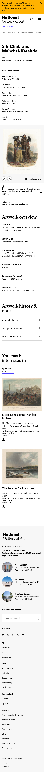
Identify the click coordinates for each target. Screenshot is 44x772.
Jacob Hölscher (8, 93)
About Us (6, 647)
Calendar (5, 673)
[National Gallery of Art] (22, 536)
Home (4, 33)
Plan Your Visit (8, 668)
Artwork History (10, 320)
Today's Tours (7, 678)
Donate (5, 698)
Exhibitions (6, 687)
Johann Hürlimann (9, 76)
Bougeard (6, 84)
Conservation (7, 729)
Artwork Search (8, 719)
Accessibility (7, 682)
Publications (7, 748)
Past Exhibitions (8, 743)
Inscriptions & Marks (12, 328)
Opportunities (7, 703)
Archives (5, 738)
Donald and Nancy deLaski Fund (15, 241)
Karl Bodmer (7, 117)
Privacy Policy (6, 767)
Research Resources (11, 336)
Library (5, 734)
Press (4, 652)
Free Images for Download (12, 715)
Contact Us (6, 657)
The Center (6, 724)
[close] (41, 3)
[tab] (8, 370)
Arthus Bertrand (8, 109)
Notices (4, 763)
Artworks (11, 33)
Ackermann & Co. (9, 101)
